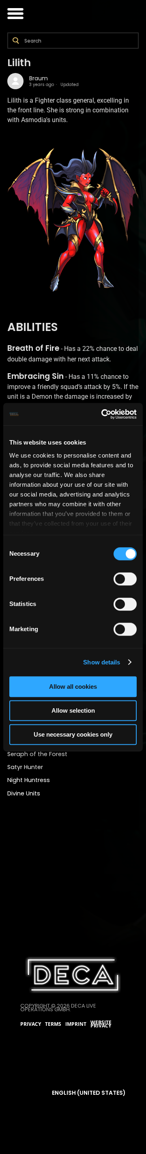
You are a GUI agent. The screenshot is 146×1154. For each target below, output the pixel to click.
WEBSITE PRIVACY (101, 1024)
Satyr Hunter (25, 767)
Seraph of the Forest (37, 754)
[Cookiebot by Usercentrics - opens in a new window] (103, 414)
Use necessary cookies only (73, 734)
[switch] (125, 578)
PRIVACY (30, 1024)
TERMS (53, 1024)
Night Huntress (28, 780)
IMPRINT (75, 1024)
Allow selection (73, 710)
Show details (101, 662)
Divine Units (23, 793)
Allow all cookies (73, 686)
